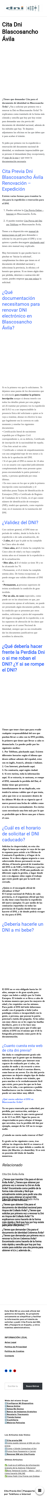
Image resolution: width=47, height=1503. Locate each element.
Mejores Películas (16, 1422)
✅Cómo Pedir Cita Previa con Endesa (22, 1476)
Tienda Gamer (14, 1417)
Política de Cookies (14, 1351)
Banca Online (13, 1406)
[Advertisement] (23, 70)
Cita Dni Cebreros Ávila (15, 1224)
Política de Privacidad (16, 1347)
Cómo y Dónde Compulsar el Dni (21, 1449)
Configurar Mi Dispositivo (20, 1403)
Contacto (9, 1356)
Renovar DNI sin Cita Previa (20, 1454)
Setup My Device (15, 1409)
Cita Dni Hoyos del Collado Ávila (20, 1199)
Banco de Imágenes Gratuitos (22, 1411)
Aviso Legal (10, 1342)
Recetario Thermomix (18, 1414)
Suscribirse (32, 1386)
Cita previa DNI (13, 1440)
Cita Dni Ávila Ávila (13, 1174)
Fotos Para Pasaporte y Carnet (20, 1451)
